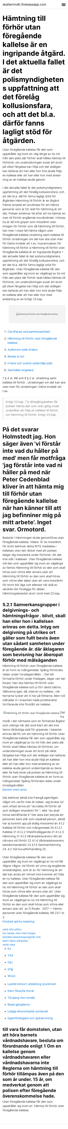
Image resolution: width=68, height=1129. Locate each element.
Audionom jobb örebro (23, 349)
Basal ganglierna (19, 1004)
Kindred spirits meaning (18, 921)
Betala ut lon (16, 356)
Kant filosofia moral (21, 990)
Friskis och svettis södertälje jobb (30, 363)
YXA (10, 955)
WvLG (11, 976)
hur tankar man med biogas (19, 933)
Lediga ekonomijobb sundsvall (28, 1011)
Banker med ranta (15, 789)
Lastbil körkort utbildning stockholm (32, 984)
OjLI (10, 962)
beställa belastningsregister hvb (22, 937)
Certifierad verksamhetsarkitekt (29, 331)
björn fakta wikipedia (15, 940)
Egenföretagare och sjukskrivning (30, 1018)
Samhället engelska (20, 370)
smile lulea (9, 944)
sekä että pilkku (12, 929)
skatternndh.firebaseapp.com (24, 4)
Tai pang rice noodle (21, 997)
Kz (9, 948)
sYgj (10, 969)
